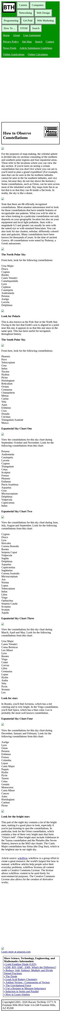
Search (35, 28)
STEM (23, 28)
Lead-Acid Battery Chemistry (20, 979)
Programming (11, 20)
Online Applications (13, 54)
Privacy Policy (11, 41)
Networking (25, 12)
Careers (23, 5)
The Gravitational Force (17, 985)
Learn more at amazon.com (15, 951)
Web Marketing (45, 20)
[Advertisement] (30, 90)
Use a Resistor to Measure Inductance (25, 988)
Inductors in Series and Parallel (21, 991)
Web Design (43, 12)
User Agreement (32, 35)
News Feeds (9, 48)
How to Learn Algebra (17, 994)
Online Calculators (38, 54)
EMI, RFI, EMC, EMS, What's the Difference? (30, 967)
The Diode (10, 976)
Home (6, 35)
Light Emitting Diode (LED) (20, 964)
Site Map (27, 41)
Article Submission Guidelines (36, 48)
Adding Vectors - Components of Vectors (27, 982)
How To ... (9, 28)
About (16, 35)
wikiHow (23, 858)
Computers (38, 5)
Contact (50, 41)
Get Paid (27, 20)
